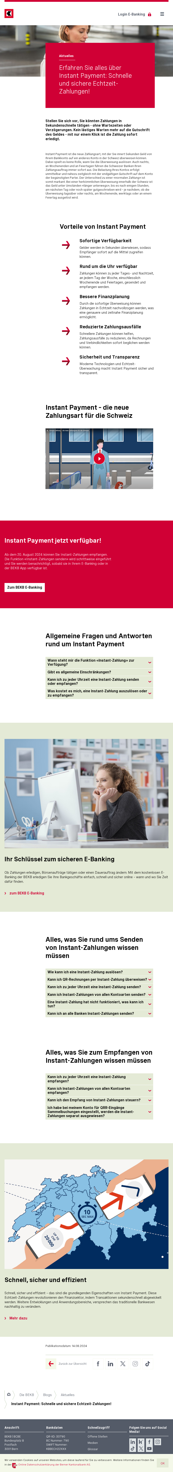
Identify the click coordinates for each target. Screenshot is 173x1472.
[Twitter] (141, 1448)
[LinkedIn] (132, 1441)
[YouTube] (149, 1448)
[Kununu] (141, 1441)
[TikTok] (132, 1448)
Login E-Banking (131, 14)
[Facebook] (149, 1441)
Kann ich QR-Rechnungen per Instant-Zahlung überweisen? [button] (97, 979)
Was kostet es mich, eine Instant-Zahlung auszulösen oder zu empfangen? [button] (97, 693)
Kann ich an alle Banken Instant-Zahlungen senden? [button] (91, 1013)
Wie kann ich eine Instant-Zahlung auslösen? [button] (85, 972)
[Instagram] (157, 1441)
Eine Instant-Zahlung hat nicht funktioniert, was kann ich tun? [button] (95, 1004)
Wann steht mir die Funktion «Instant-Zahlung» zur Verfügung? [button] (91, 662)
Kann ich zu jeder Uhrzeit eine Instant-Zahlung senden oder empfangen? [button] (93, 681)
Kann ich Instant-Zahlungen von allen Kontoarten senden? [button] (97, 994)
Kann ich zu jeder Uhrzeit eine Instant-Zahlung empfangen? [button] (87, 1079)
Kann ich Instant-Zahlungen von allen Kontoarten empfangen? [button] (89, 1090)
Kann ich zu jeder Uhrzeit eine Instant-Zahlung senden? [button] (94, 987)
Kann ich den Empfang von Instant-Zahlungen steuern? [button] (94, 1100)
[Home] (9, 1394)
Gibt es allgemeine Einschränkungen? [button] (79, 672)
